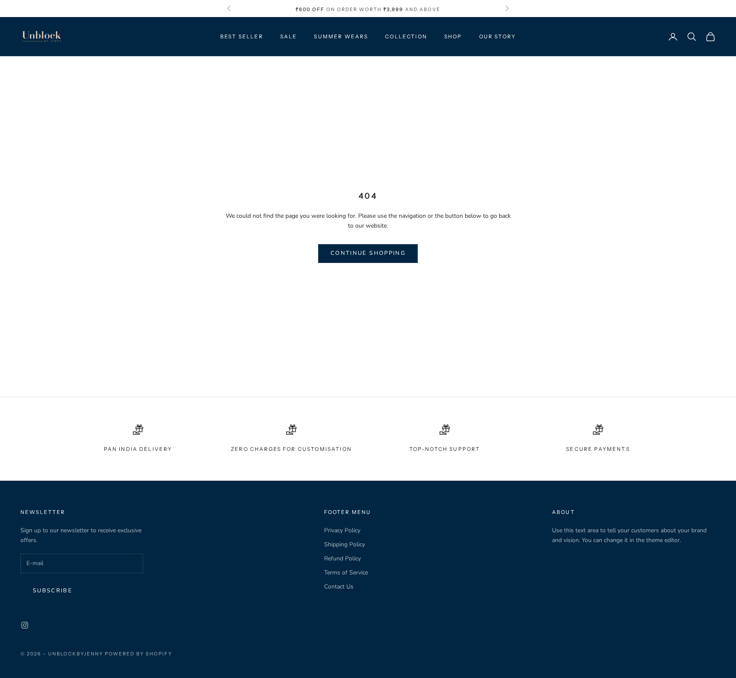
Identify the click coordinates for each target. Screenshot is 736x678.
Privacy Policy (342, 530)
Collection (406, 36)
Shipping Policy (344, 544)
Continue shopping (368, 253)
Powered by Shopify (138, 654)
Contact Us (339, 587)
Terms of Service (346, 572)
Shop (453, 36)
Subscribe (52, 590)
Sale (288, 36)
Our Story (497, 36)
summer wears (341, 36)
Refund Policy (342, 558)
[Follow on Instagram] (24, 625)
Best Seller (241, 36)
